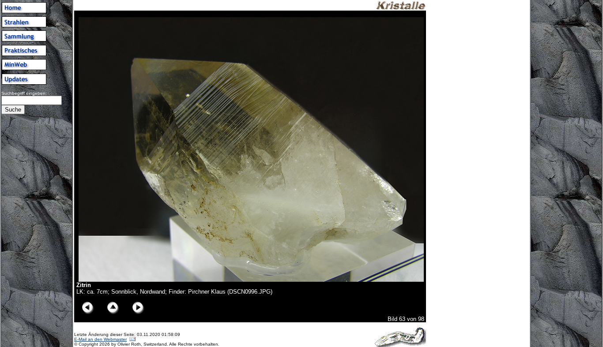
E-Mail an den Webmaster (100, 339)
